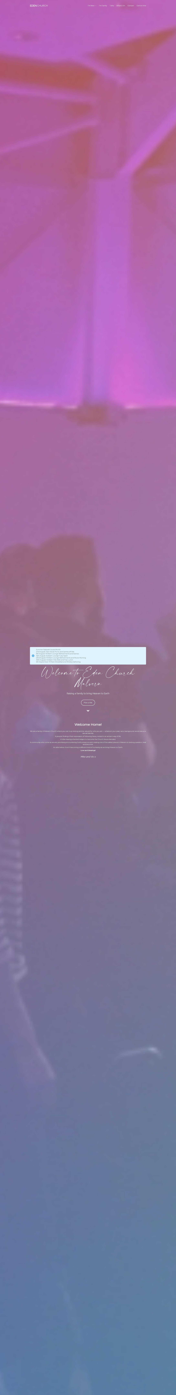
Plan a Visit (88, 703)
